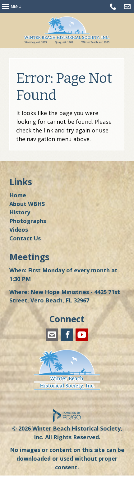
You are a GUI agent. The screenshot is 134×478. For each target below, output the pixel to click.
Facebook (67, 334)
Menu (16, 6)
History (19, 212)
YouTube (82, 334)
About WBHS (27, 204)
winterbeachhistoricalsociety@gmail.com (52, 334)
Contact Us (25, 238)
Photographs (27, 221)
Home (17, 195)
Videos (18, 229)
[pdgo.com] (66, 420)
